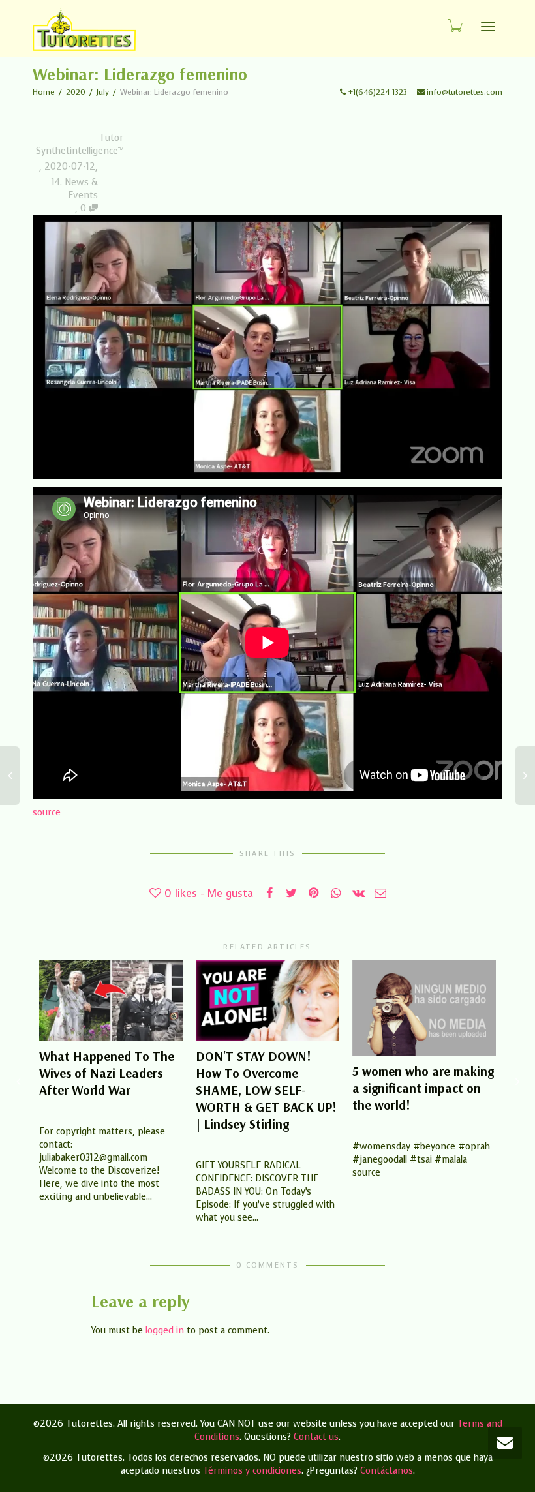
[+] (111, 1000)
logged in (164, 1330)
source (47, 812)
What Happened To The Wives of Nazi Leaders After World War (106, 1073)
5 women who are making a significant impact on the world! (423, 1088)
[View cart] (454, 25)
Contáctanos (386, 1471)
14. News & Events (75, 189)
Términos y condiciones (252, 1471)
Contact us (316, 1437)
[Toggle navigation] (488, 27)
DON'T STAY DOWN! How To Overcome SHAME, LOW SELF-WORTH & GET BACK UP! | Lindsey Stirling (266, 1090)
